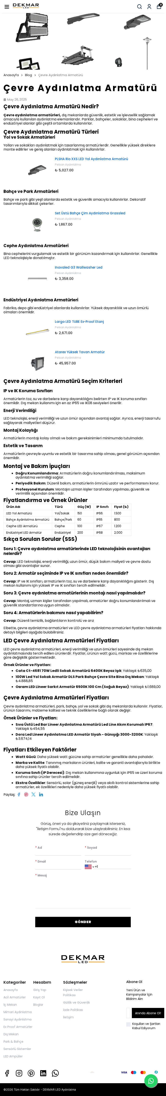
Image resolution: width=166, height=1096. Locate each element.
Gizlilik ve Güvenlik (76, 1002)
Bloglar (38, 1004)
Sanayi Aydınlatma (17, 1019)
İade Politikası (73, 1010)
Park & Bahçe (13, 1041)
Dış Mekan (11, 1034)
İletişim (68, 1017)
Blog (28, 75)
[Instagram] (19, 1073)
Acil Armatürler (14, 997)
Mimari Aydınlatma (17, 1012)
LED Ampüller (13, 1056)
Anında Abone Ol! (148, 1013)
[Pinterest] (31, 1073)
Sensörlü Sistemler (17, 1049)
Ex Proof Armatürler (17, 1027)
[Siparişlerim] (149, 6)
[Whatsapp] (55, 1073)
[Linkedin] (43, 1073)
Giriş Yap (39, 990)
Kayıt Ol (39, 997)
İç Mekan (10, 1004)
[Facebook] (6, 1073)
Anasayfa (11, 75)
